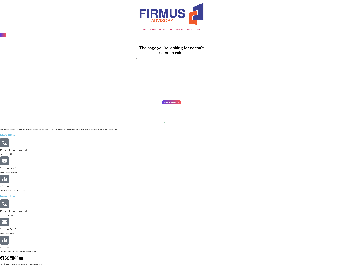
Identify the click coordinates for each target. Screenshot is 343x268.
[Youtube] (21, 258)
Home (144, 29)
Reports (189, 29)
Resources (179, 29)
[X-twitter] (7, 258)
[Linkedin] (11, 258)
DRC (44, 264)
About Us (153, 29)
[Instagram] (16, 258)
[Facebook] (2, 258)
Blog (170, 29)
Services (162, 29)
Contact (198, 29)
